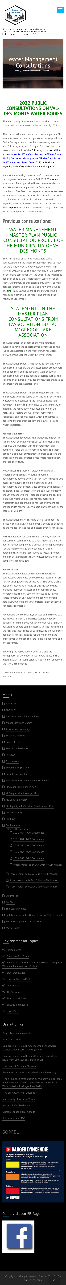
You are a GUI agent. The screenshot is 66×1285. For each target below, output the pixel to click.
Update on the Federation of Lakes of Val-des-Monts (34, 915)
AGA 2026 (11, 710)
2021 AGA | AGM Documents (28, 839)
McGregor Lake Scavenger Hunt (22, 793)
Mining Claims (14, 949)
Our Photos (12, 895)
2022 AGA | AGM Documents (28, 845)
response (13, 207)
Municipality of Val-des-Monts (18, 1099)
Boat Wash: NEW (11, 1039)
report (55, 179)
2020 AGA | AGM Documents (28, 832)
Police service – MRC (13, 1118)
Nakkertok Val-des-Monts (16, 1105)
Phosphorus (13, 985)
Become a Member (16, 735)
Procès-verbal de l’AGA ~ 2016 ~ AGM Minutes (37, 864)
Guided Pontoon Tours (17, 774)
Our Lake (10, 818)
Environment (12, 761)
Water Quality (13, 927)
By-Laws (10, 754)
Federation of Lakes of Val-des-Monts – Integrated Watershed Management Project (32, 964)
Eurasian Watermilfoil (18, 979)
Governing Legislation (17, 767)
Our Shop (10, 902)
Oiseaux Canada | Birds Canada (18, 1111)
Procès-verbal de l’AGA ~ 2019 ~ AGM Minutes (34, 886)
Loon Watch (13, 1011)
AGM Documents (18, 829)
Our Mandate (13, 825)
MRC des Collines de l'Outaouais (19, 1092)
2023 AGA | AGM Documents (28, 851)
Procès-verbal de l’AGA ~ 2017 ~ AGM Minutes (33, 873)
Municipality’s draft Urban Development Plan (30, 806)
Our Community (14, 812)
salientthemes (33, 1279)
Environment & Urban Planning (19, 1066)
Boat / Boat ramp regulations (18, 1033)
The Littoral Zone (16, 998)
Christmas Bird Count (18, 956)
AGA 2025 (11, 703)
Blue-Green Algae (16, 972)
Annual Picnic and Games (19, 722)
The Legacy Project (16, 908)
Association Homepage (18, 729)
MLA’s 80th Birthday (16, 799)
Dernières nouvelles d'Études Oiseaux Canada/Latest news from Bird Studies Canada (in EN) (31, 1057)
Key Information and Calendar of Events (27, 780)
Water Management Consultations (24, 921)
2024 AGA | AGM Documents (28, 858)
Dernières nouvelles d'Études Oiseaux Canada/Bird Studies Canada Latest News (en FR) (29, 1047)
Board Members (14, 742)
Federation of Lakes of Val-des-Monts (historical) (29, 1072)
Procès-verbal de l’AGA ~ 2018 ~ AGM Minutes (34, 880)
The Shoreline (14, 992)
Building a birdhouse (17, 1004)
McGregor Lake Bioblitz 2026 (21, 786)
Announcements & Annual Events (24, 716)
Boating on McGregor (17, 748)
